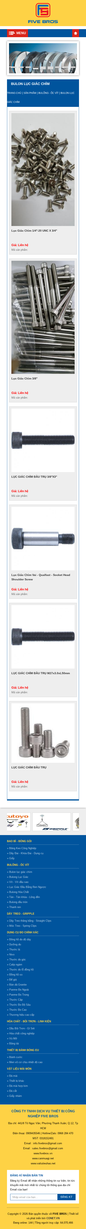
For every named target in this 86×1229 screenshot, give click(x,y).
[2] (21, 67)
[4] (35, 67)
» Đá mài (12, 1075)
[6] (50, 67)
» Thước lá (13, 949)
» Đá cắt (12, 1090)
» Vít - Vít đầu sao (17, 881)
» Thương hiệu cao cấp (20, 1014)
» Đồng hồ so (14, 974)
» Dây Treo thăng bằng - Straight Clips (29, 920)
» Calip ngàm (14, 964)
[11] (43, 68)
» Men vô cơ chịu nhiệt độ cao (24, 1062)
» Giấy (11, 858)
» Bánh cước (14, 1057)
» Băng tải (13, 1043)
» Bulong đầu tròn (17, 902)
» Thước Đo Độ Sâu (19, 1004)
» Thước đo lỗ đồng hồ (20, 969)
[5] (43, 67)
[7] (58, 67)
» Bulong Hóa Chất (18, 892)
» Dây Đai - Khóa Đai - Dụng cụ (25, 853)
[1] (13, 67)
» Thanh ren (14, 907)
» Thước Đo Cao (17, 1009)
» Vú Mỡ (12, 1038)
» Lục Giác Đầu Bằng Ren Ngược (26, 887)
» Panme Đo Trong (18, 994)
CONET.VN (53, 1218)
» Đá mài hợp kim (17, 1085)
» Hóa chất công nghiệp (20, 1033)
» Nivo (10, 954)
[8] (65, 67)
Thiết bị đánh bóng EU (23, 1050)
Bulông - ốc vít (48, 93)
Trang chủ (75, 33)
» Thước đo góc (16, 959)
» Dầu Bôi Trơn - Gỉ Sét (21, 1028)
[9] (72, 67)
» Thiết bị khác (15, 1080)
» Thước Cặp (15, 999)
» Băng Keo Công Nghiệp (21, 848)
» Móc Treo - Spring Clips (22, 925)
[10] (35, 68)
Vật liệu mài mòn (19, 1068)
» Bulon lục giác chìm (19, 871)
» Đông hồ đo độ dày (19, 939)
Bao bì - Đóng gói (19, 841)
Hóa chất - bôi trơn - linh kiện (29, 1021)
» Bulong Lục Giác (17, 876)
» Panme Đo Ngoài (18, 989)
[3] (28, 67)
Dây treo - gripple (20, 913)
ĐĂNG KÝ (66, 1196)
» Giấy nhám (14, 1095)
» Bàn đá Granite (17, 984)
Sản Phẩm (30, 93)
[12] (50, 68)
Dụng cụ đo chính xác (22, 932)
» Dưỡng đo (14, 944)
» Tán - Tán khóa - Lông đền (23, 897)
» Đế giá (12, 979)
